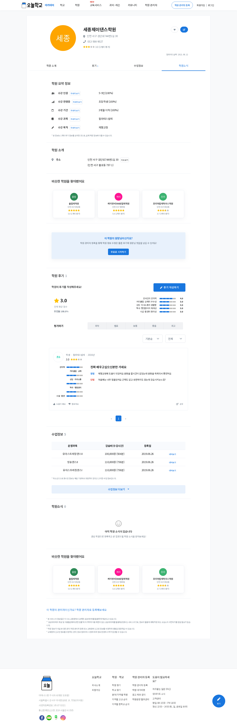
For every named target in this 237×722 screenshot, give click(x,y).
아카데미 (50, 5)
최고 (173, 325)
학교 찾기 (116, 690)
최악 (97, 325)
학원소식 (183, 66)
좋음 (154, 325)
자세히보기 (75, 93)
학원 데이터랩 (138, 690)
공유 (181, 403)
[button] (153, 339)
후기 (95, 66)
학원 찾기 (116, 685)
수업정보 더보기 (116, 489)
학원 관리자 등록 (182, 5)
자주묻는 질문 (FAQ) (162, 689)
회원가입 (96, 690)
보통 (135, 325)
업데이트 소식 (159, 693)
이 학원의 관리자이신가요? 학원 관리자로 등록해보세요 (77, 610)
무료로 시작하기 (118, 251)
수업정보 (138, 66)
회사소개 (96, 685)
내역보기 (172, 454)
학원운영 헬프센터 (140, 699)
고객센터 (157, 698)
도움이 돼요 (61, 403)
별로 (116, 325)
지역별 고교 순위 (119, 699)
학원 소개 (51, 66)
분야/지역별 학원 (120, 694)
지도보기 (124, 160)
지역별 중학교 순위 (120, 704)
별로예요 (75, 403)
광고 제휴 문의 (139, 694)
